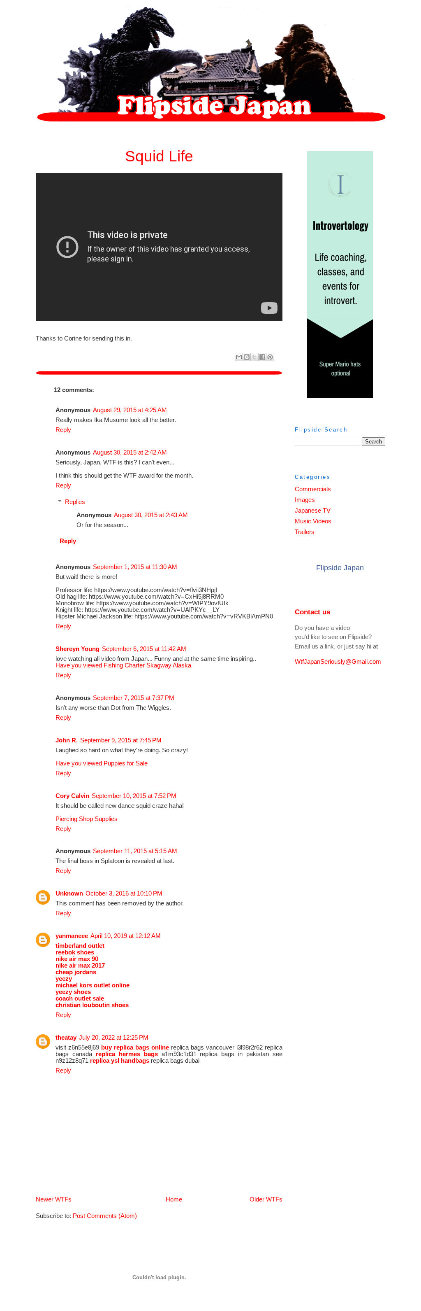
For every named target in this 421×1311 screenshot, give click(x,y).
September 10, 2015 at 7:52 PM (134, 796)
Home (174, 1199)
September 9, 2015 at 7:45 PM (121, 740)
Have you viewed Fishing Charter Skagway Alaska (123, 665)
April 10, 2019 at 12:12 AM (125, 936)
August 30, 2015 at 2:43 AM (151, 515)
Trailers (305, 532)
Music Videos (313, 521)
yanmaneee (72, 936)
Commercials (313, 489)
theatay (66, 1037)
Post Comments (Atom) (105, 1216)
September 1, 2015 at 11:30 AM (135, 567)
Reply (63, 430)
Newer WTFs (54, 1199)
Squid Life (159, 156)
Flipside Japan (340, 568)
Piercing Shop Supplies (87, 819)
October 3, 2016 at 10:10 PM (124, 893)
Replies (75, 502)
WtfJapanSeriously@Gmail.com (338, 661)
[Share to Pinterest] (270, 357)
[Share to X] (254, 357)
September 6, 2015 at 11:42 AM (144, 649)
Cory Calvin (72, 796)
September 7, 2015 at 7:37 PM (133, 698)
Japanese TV (313, 510)
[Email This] (239, 357)
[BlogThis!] (247, 357)
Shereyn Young (77, 649)
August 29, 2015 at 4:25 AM (130, 410)
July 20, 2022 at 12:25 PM (113, 1037)
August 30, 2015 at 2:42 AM (130, 452)
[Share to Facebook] (262, 357)
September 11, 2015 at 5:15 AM (135, 851)
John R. (67, 740)
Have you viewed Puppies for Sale (102, 763)
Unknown (69, 893)
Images (305, 500)
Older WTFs (266, 1199)
